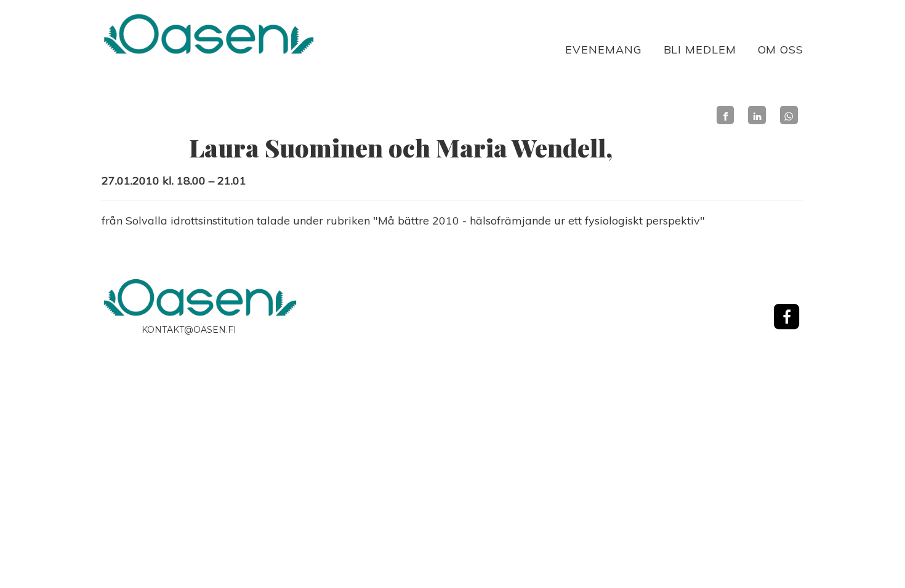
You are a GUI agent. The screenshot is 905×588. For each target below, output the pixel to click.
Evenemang (603, 50)
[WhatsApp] (789, 115)
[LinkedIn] (757, 115)
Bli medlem (700, 50)
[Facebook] (725, 115)
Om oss (780, 50)
